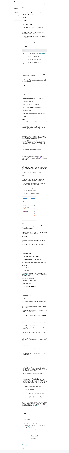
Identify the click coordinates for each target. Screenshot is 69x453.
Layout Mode (39, 53)
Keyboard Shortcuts (16, 17)
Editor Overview (16, 8)
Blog (14, 20)
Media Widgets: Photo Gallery (26, 445)
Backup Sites (36, 405)
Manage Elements (16, 12)
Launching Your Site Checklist (16, 10)
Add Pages (43, 42)
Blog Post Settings (25, 274)
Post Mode (43, 53)
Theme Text (42, 381)
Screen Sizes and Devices (17, 15)
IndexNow (23, 444)
